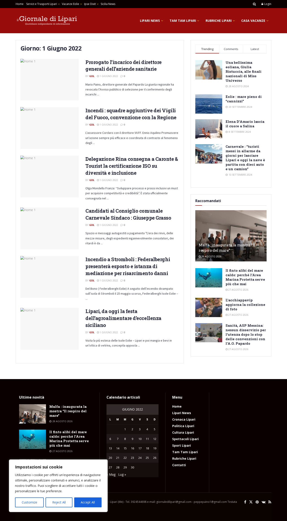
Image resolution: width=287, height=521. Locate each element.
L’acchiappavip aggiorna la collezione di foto (245, 304)
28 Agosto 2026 (211, 256)
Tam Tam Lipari (183, 20)
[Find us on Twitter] (251, 502)
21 (117, 458)
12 (154, 439)
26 (154, 458)
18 (147, 448)
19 (154, 448)
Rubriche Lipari (219, 20)
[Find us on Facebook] (245, 502)
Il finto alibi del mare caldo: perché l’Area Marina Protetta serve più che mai (245, 277)
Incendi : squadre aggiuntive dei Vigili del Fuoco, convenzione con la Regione (130, 114)
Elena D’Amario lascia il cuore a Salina (245, 123)
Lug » (122, 474)
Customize (29, 502)
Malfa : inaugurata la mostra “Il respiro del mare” (227, 247)
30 (132, 467)
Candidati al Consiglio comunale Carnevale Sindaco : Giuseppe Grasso (128, 214)
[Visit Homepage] (47, 20)
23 (132, 458)
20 (110, 458)
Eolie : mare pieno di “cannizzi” (244, 98)
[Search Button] (254, 4)
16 (132, 448)
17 (139, 448)
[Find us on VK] (263, 502)
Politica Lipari (183, 426)
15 (125, 448)
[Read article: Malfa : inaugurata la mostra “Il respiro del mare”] (231, 235)
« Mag (111, 474)
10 (139, 439)
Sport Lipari (181, 445)
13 (110, 448)
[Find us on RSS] (269, 502)
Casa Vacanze (253, 20)
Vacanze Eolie (70, 4)
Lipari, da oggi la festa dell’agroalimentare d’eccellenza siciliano (123, 318)
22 (125, 458)
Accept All (88, 502)
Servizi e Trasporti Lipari (41, 4)
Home (20, 4)
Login (267, 4)
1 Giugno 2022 (108, 76)
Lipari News (150, 20)
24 (139, 458)
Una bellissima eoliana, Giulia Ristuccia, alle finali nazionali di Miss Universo (243, 71)
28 (117, 467)
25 (147, 458)
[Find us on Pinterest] (257, 502)
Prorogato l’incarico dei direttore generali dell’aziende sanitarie (123, 65)
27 (110, 467)
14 (117, 448)
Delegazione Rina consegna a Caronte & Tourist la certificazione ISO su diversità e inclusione (131, 166)
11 (147, 439)
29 (125, 467)
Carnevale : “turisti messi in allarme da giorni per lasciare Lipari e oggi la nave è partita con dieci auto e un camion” (245, 157)
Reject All (59, 502)
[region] (58, 485)
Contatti (179, 465)
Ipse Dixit (90, 4)
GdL (91, 76)
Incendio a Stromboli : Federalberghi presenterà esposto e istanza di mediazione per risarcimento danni (127, 266)
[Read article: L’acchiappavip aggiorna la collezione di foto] (208, 307)
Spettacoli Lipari (185, 439)
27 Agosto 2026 (238, 289)
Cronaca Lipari (183, 419)
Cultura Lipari (183, 432)
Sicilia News (108, 4)
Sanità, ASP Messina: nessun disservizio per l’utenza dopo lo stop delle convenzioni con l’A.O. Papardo (246, 334)
